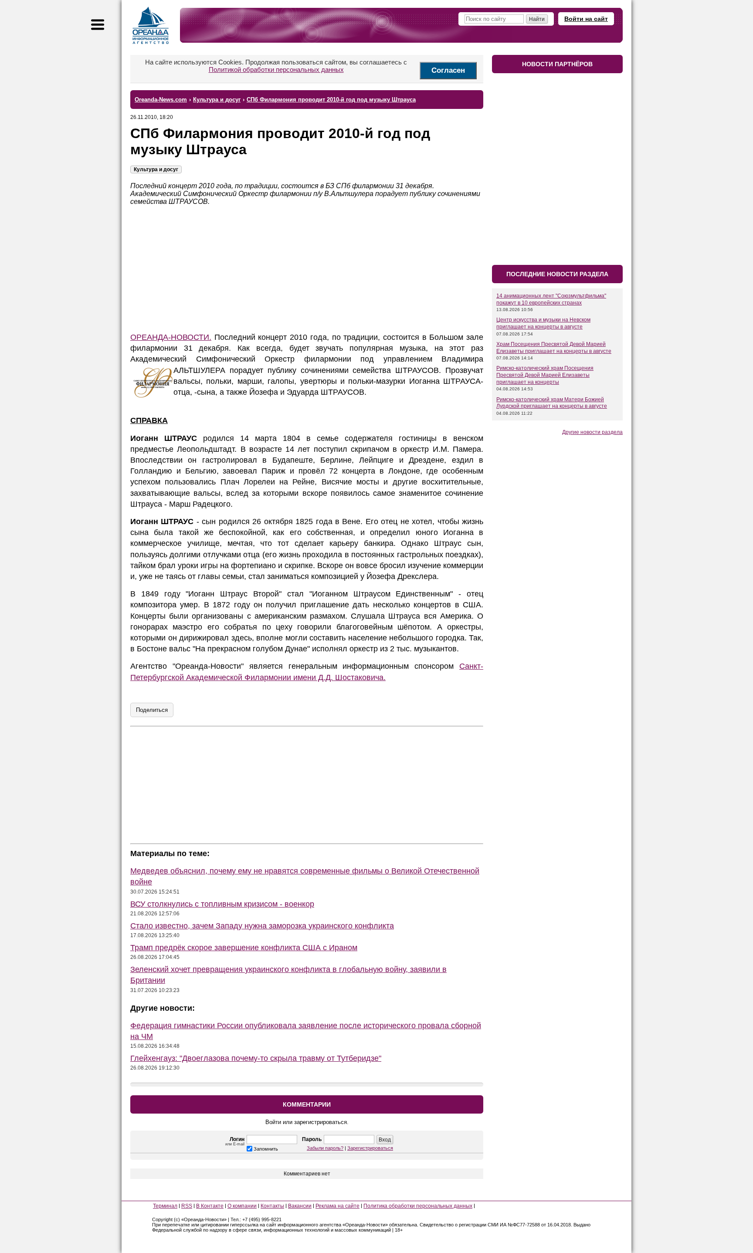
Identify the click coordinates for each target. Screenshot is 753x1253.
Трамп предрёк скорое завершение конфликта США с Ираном (243, 947)
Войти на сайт (586, 18)
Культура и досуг (156, 169)
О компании (242, 1206)
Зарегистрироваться (370, 1148)
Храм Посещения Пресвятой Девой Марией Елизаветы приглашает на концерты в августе (553, 347)
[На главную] (150, 25)
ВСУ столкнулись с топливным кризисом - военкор (222, 904)
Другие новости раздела (592, 432)
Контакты (272, 1206)
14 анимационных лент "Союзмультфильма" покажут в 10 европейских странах (551, 299)
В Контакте (210, 1206)
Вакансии (300, 1206)
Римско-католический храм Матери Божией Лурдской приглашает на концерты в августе (551, 403)
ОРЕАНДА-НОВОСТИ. (170, 337)
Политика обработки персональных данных (417, 1206)
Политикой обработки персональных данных (276, 69)
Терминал (165, 1206)
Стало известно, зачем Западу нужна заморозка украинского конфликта (262, 925)
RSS (186, 1206)
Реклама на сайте (337, 1206)
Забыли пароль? (325, 1148)
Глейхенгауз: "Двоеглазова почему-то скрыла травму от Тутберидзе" (255, 1058)
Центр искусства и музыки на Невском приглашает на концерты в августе (543, 323)
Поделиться (152, 710)
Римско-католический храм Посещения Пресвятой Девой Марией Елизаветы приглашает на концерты (545, 375)
